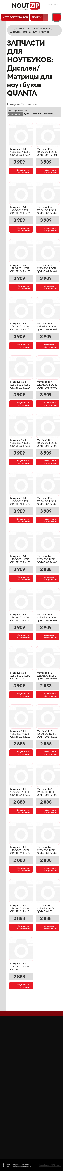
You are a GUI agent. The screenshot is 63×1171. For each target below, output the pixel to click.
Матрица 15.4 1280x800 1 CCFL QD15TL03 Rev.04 (20, 385)
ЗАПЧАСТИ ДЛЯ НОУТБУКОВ (43, 1090)
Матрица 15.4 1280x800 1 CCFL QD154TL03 (20, 676)
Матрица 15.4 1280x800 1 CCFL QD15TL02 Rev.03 (47, 501)
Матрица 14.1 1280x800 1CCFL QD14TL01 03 (46, 908)
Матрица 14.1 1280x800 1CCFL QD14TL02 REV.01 (47, 734)
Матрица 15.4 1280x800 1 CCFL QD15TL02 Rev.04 (20, 501)
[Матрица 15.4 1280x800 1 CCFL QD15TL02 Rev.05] (47, 425)
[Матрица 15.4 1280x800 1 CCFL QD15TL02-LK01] (21, 600)
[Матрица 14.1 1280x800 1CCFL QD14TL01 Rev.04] (21, 833)
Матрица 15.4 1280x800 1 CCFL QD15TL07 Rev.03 (20, 210)
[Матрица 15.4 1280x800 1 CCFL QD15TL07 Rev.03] (21, 193)
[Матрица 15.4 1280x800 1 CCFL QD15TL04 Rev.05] (21, 251)
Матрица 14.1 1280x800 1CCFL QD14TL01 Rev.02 (47, 850)
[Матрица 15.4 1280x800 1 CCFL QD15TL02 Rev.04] (21, 483)
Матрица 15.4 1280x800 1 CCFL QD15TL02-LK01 (20, 617)
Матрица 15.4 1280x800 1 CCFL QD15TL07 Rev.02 (47, 210)
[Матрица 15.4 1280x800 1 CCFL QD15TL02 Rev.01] (21, 134)
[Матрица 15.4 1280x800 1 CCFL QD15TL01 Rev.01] (47, 600)
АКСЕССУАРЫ (41, 1083)
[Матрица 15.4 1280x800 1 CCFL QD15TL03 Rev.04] (21, 367)
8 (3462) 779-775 (15, 1133)
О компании (12, 1083)
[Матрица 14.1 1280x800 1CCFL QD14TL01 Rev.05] (47, 774)
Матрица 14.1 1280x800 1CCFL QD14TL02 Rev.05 (47, 676)
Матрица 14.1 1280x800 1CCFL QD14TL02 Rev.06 (47, 559)
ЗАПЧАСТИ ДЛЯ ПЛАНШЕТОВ (43, 1098)
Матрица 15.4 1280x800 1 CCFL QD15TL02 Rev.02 (20, 559)
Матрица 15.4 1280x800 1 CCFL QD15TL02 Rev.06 (20, 443)
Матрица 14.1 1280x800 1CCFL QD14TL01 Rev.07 (20, 792)
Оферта (10, 1097)
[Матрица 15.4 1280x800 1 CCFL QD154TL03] (21, 658)
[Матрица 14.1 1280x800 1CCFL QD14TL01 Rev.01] (21, 891)
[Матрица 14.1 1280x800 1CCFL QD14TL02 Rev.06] (47, 542)
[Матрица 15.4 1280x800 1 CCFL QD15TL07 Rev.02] (47, 193)
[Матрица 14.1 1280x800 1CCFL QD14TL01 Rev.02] (47, 833)
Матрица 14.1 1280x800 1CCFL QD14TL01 (19, 967)
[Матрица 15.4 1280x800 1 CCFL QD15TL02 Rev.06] (21, 425)
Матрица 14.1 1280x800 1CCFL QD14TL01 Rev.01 (20, 908)
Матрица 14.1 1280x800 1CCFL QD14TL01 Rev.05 (47, 792)
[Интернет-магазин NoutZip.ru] (12, 28)
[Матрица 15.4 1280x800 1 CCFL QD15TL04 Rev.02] (47, 309)
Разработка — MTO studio (50, 1165)
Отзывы (10, 1088)
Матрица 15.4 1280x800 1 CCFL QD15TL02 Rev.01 (20, 152)
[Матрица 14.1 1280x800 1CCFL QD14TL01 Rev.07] (21, 774)
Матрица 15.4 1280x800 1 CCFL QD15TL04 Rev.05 (20, 268)
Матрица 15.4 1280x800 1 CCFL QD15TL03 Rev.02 (47, 385)
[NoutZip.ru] (26, 8)
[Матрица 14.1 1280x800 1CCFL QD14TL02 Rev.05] (47, 658)
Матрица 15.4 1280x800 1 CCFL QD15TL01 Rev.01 (47, 617)
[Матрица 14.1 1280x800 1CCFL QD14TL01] (21, 949)
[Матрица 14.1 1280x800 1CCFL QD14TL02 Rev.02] (21, 716)
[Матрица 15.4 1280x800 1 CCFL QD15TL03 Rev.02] (47, 367)
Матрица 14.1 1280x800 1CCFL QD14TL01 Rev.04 (20, 850)
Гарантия (10, 1102)
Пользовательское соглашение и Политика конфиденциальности (16, 1165)
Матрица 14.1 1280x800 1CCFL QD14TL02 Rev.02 (20, 734)
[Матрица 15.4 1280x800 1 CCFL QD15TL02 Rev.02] (21, 542)
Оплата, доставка (15, 1093)
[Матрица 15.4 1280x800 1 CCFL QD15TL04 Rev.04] (47, 251)
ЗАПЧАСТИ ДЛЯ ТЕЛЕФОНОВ (43, 1107)
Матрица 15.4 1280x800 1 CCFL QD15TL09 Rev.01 (47, 152)
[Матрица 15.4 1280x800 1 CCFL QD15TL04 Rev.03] (21, 309)
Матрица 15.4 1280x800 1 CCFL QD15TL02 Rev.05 (47, 443)
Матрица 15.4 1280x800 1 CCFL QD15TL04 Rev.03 (20, 327)
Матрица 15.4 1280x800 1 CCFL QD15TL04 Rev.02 (47, 327)
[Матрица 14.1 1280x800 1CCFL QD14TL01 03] (47, 891)
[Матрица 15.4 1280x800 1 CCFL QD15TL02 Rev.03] (47, 483)
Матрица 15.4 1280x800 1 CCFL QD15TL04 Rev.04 (47, 268)
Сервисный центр (15, 1107)
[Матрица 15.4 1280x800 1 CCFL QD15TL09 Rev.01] (47, 134)
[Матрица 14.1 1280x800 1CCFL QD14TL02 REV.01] (47, 716)
